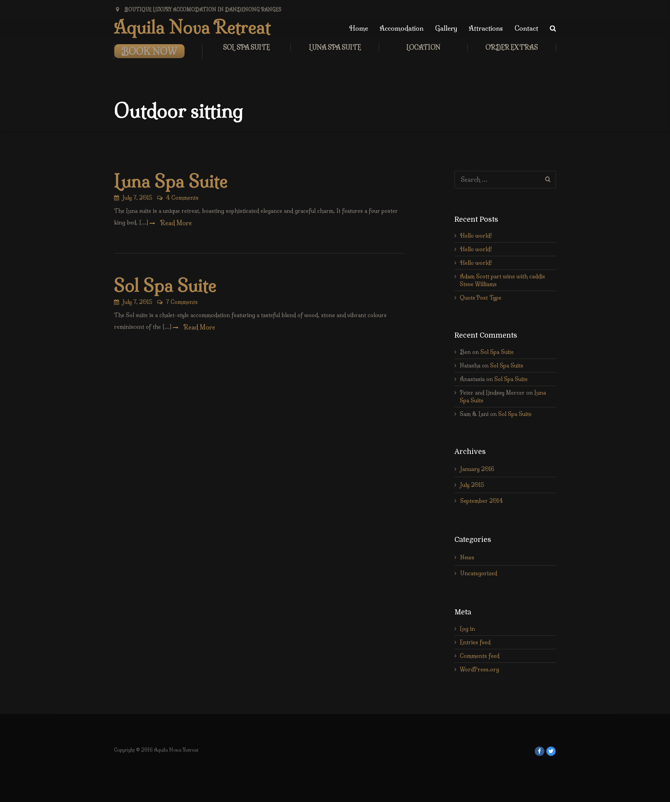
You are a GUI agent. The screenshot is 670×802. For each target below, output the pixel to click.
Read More (175, 223)
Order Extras (511, 47)
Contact (526, 28)
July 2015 (472, 484)
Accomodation (401, 28)
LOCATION (423, 47)
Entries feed (475, 642)
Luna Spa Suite (335, 47)
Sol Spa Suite (246, 47)
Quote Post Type (480, 297)
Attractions (486, 28)
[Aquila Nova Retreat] (539, 751)
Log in (467, 628)
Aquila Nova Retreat (192, 27)
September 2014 (481, 500)
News (467, 557)
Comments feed (479, 655)
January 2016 (477, 469)
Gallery (446, 28)
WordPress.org (479, 669)
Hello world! (476, 235)
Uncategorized (478, 573)
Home (358, 28)
